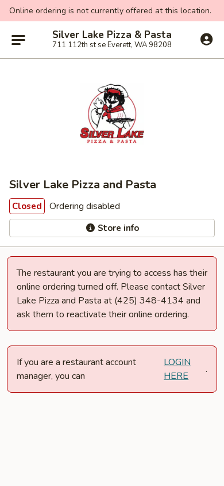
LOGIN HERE (177, 369)
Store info (117, 228)
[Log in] (206, 39)
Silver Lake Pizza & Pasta (112, 35)
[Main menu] (18, 39)
